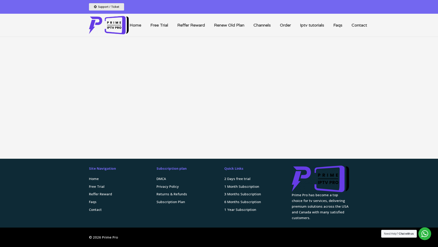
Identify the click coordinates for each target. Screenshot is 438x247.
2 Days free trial (237, 178)
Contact (95, 209)
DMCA (161, 178)
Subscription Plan (170, 201)
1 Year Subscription (240, 209)
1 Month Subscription (241, 186)
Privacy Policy (167, 186)
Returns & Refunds (171, 194)
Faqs (92, 201)
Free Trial (96, 186)
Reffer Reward (100, 194)
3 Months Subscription (242, 194)
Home (94, 178)
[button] (274, 25)
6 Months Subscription (242, 201)
